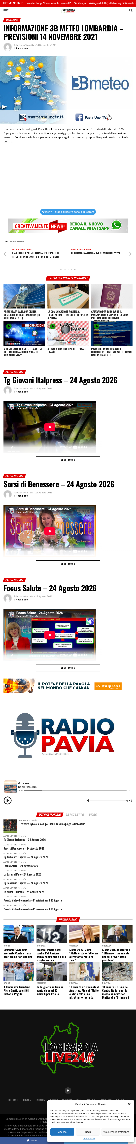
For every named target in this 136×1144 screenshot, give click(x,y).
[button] (129, 1104)
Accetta (62, 1131)
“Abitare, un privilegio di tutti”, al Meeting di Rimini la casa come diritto (86, 3)
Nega (88, 1131)
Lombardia (40, 1100)
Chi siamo (13, 1100)
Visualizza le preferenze (116, 1131)
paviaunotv (17, 242)
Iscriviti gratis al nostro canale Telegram (69, 211)
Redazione (22, 48)
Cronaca (26, 1100)
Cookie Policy (89, 1139)
